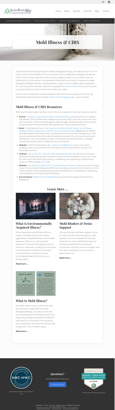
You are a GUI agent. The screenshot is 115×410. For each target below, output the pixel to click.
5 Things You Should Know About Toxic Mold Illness (48, 116)
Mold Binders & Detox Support (75, 225)
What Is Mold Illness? (31, 301)
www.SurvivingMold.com (62, 145)
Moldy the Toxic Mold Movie (45, 177)
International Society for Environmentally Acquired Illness (52, 165)
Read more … (22, 263)
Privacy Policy (56, 408)
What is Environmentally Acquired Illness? (34, 225)
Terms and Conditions (70, 408)
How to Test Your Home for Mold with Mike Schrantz (50, 153)
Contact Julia (57, 384)
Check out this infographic (60, 97)
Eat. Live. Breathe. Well (57, 405)
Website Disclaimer (43, 408)
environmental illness (74, 86)
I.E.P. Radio (45, 161)
